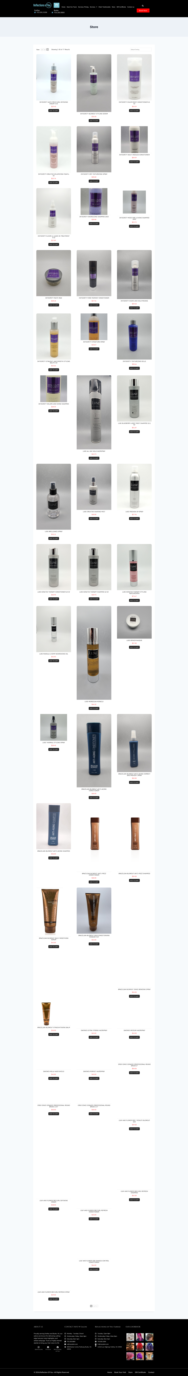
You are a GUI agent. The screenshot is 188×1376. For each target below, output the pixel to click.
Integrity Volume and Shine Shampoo (53, 404)
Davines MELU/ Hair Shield (53, 1071)
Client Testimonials (104, 7)
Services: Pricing (83, 7)
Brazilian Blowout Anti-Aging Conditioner (94, 790)
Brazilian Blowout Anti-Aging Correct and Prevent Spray (134, 774)
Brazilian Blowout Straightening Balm (53, 1027)
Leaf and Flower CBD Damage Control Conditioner (94, 1261)
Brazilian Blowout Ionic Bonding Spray (134, 989)
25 (44, 49)
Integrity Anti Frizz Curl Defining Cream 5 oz (53, 103)
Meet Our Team (72, 7)
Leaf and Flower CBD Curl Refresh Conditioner (94, 1211)
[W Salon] (48, 1347)
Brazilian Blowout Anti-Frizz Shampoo (134, 873)
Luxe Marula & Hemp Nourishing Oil (53, 654)
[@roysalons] (39, 1347)
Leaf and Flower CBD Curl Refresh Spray (54, 1292)
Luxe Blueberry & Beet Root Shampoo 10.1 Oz (134, 424)
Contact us (130, 7)
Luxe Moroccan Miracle (94, 701)
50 (47, 49)
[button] (93, 7)
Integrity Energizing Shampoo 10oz (94, 217)
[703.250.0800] (52, 12)
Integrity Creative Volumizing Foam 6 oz (53, 175)
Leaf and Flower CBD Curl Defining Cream (54, 1201)
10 (42, 49)
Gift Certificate (121, 7)
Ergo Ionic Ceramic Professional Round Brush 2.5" (94, 1106)
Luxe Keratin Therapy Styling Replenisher (134, 593)
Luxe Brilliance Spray (53, 531)
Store (113, 7)
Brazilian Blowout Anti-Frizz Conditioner (94, 874)
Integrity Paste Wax (53, 298)
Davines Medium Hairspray (134, 1030)
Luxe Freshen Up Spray (134, 512)
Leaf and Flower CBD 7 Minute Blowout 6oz (134, 1121)
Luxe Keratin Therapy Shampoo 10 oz (94, 592)
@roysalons (39, 1349)
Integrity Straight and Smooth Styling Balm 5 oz (53, 362)
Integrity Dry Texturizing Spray (94, 174)
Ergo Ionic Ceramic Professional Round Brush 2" (134, 1065)
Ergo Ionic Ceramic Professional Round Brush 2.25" (54, 1106)
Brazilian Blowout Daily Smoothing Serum (53, 939)
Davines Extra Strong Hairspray (94, 1030)
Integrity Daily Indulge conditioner (134, 155)
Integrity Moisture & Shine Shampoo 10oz (134, 218)
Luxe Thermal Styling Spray (53, 742)
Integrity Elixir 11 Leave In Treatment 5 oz (54, 237)
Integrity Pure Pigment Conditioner (94, 298)
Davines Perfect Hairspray (94, 1071)
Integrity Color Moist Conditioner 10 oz (134, 103)
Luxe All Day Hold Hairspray (94, 451)
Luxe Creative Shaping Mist (94, 512)
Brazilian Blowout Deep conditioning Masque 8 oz (94, 936)
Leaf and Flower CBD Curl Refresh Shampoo (134, 1192)
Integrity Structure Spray (94, 342)
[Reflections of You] (58, 1347)
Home (63, 7)
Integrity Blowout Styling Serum (94, 114)
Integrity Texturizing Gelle (134, 361)
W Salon (48, 1349)
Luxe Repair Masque (134, 640)
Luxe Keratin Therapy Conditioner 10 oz (54, 592)
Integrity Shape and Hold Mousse (134, 301)
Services (92, 7)
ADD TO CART (53, 110)
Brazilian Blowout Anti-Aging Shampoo (53, 851)
